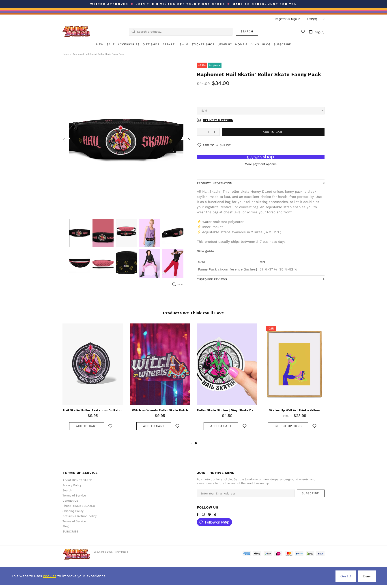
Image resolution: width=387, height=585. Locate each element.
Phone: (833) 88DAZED (78, 505)
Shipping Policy (73, 511)
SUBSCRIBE (70, 531)
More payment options (261, 164)
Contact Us (70, 500)
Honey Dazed (76, 31)
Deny (367, 576)
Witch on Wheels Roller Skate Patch (160, 410)
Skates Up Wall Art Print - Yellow (294, 410)
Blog (65, 526)
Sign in (295, 19)
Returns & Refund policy (79, 516)
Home (65, 54)
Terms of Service (74, 495)
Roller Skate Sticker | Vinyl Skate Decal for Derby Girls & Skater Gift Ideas (227, 410)
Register (280, 19)
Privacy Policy (72, 485)
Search (247, 31)
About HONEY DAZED (77, 480)
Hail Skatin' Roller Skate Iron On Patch (92, 410)
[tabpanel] (227, 382)
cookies (49, 576)
